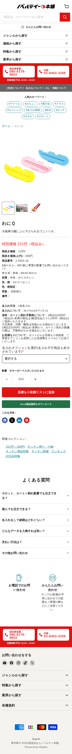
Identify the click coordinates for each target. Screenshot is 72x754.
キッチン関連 (40, 451)
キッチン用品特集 (17, 451)
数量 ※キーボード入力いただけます (23, 370)
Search (36, 739)
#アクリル (14, 103)
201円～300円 (15, 447)
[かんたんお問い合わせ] (52, 592)
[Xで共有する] (12, 420)
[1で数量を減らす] (7, 379)
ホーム (6, 126)
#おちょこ (30, 103)
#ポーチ (60, 110)
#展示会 (45, 103)
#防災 (48, 110)
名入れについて (34, 88)
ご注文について (14, 88)
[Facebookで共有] (5, 420)
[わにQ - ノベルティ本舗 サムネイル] (8, 208)
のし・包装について (56, 88)
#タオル (27, 116)
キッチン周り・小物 (40, 447)
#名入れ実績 (33, 110)
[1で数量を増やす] (35, 379)
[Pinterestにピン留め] (27, 420)
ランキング (58, 451)
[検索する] (65, 17)
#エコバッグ (14, 110)
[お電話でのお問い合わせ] (19, 592)
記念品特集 (13, 456)
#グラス (59, 103)
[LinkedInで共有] (19, 420)
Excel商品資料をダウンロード (36, 404)
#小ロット (43, 116)
